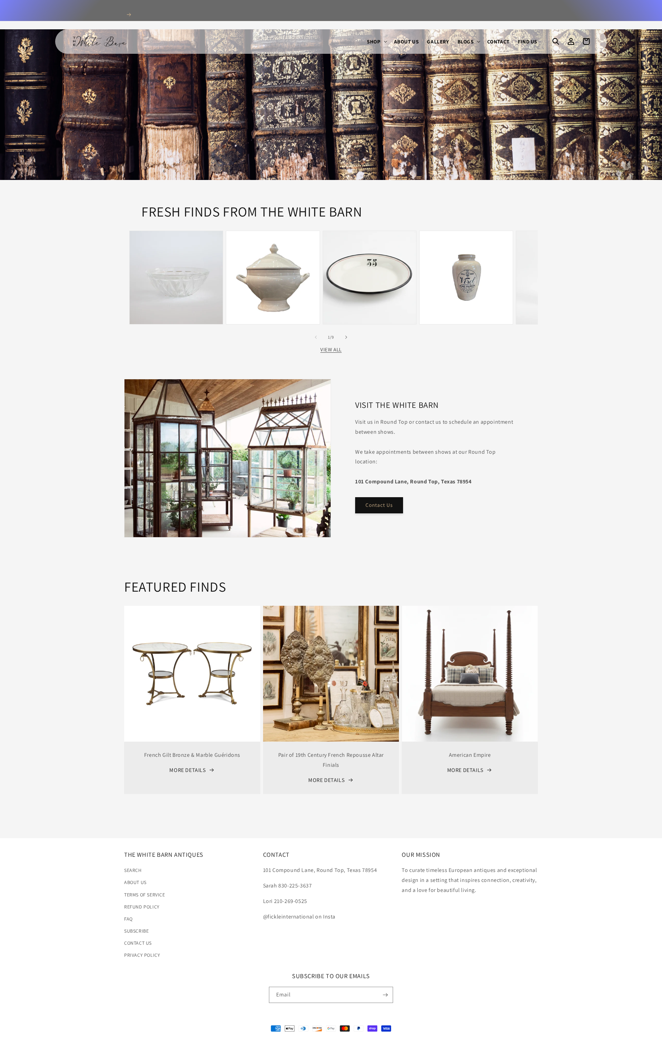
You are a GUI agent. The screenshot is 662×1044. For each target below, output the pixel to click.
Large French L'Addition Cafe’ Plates (370, 250)
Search (133, 870)
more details (326, 780)
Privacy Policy (142, 955)
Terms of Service (144, 895)
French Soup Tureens (273, 246)
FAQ (128, 919)
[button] (376, 41)
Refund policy (142, 907)
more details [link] (187, 770)
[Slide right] (346, 337)
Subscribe (136, 931)
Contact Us (379, 505)
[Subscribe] (385, 995)
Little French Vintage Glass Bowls (176, 250)
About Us (135, 882)
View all (331, 349)
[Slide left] (315, 337)
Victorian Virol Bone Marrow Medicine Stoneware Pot (466, 246)
